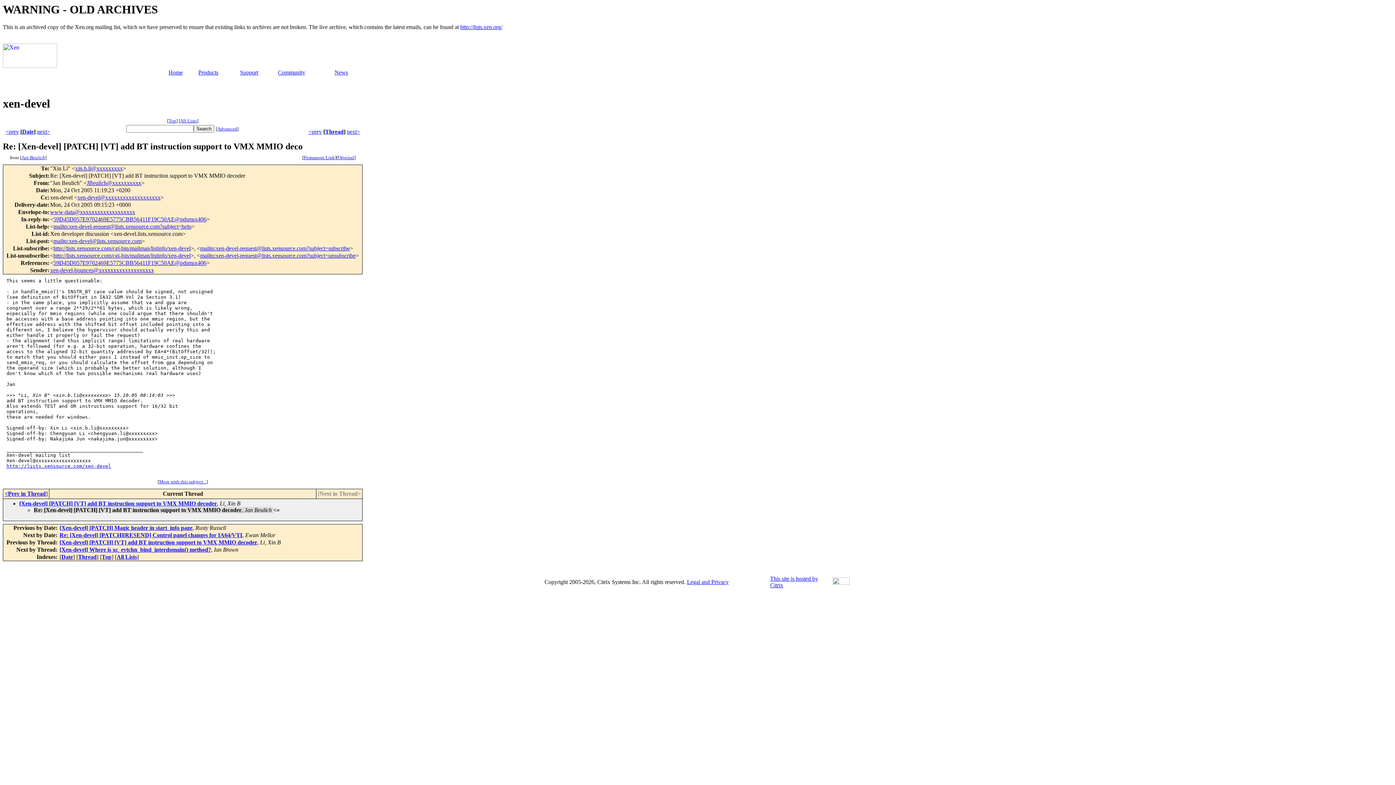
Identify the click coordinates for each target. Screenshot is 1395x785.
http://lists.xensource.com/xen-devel (59, 466)
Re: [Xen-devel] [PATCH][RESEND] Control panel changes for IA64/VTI (151, 535)
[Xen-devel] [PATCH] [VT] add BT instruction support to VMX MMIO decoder (118, 503)
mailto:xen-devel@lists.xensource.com (97, 241)
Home (176, 72)
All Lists (188, 121)
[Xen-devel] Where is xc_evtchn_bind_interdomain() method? (135, 550)
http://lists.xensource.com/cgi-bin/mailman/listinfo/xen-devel (122, 248)
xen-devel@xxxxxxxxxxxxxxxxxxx (119, 197)
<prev (12, 132)
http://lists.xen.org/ (481, 27)
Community (291, 72)
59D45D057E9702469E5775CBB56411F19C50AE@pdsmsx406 (129, 219)
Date (28, 132)
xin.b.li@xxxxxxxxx (99, 168)
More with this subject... (182, 481)
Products (208, 72)
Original (346, 157)
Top (172, 121)
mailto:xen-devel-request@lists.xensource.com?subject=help (122, 227)
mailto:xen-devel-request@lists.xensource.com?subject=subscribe (275, 248)
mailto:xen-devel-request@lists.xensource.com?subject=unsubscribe (278, 256)
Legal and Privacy (708, 582)
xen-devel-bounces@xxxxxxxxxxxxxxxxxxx (102, 270)
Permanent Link (319, 157)
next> (43, 132)
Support (249, 72)
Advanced (227, 129)
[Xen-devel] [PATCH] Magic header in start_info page (126, 528)
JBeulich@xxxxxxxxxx (114, 183)
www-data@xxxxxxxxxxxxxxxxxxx (92, 212)
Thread (334, 132)
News (341, 72)
